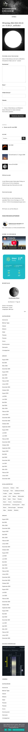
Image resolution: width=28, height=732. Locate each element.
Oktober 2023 (5, 423)
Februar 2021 (5, 472)
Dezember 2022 (6, 442)
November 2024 (6, 387)
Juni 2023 (4, 436)
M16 (10, 496)
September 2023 (6, 426)
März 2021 (4, 469)
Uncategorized (5, 350)
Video (4, 510)
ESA (17, 488)
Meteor (14, 496)
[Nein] (26, 727)
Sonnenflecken (6, 504)
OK (5, 729)
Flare (11, 490)
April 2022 (4, 457)
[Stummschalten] (21, 248)
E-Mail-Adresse (6, 92)
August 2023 (5, 430)
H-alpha (5, 493)
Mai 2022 (4, 454)
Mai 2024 (4, 402)
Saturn (4, 502)
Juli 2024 (4, 396)
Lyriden (5, 496)
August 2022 (5, 451)
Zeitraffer (10, 510)
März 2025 (4, 378)
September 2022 (6, 448)
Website (4, 100)
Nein (10, 729)
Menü (14, 16)
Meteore (4, 329)
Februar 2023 (5, 439)
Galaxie (4, 326)
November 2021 (6, 460)
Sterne (4, 507)
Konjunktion (17, 493)
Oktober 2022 (5, 445)
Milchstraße (21, 496)
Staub (23, 504)
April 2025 (4, 375)
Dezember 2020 (6, 478)
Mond (4, 499)
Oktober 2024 (5, 390)
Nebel (3, 332)
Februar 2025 (5, 381)
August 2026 (5, 359)
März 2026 (4, 365)
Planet (14, 499)
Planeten (4, 335)
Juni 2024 (4, 399)
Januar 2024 (5, 414)
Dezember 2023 (6, 417)
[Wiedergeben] (4, 248)
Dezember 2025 (6, 369)
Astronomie (5, 320)
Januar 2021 (5, 475)
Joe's (25, 311)
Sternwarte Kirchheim (9, 9)
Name (4, 85)
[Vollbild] (24, 248)
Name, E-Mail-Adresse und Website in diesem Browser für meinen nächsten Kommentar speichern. (12, 109)
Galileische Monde (19, 490)
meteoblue (4, 679)
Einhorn (12, 488)
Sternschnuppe (12, 507)
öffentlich (16, 510)
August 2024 (5, 393)
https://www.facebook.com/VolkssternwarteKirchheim (13, 227)
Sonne (3, 341)
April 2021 (4, 466)
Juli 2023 (4, 433)
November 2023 (6, 420)
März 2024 (4, 408)
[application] (14, 242)
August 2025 (5, 372)
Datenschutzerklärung (18, 729)
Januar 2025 (5, 384)
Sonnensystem (6, 344)
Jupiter (10, 493)
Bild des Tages (5, 323)
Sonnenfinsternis (17, 502)
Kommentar (5, 64)
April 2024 (4, 405)
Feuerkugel (6, 490)
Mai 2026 (4, 362)
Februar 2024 (5, 411)
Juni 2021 (4, 463)
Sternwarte (5, 347)
